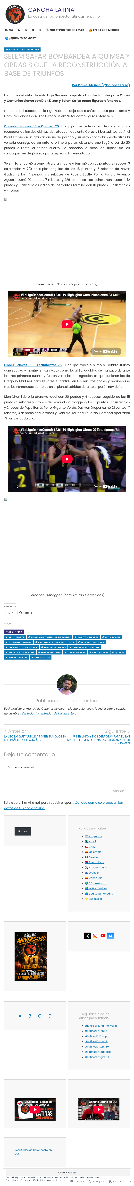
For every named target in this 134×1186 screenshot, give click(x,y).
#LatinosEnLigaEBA (97, 1057)
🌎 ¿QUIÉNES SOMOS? (20, 38)
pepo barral (100, 652)
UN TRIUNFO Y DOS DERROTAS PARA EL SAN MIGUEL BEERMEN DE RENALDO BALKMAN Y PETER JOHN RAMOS (98, 737)
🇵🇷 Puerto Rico (94, 862)
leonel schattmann (86, 647)
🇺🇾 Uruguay (92, 873)
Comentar (118, 790)
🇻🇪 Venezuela (93, 878)
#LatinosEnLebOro (97, 1047)
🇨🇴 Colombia (93, 852)
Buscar (22, 831)
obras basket (76, 652)
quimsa (120, 652)
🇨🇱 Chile (90, 847)
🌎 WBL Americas (96, 888)
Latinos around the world (101, 1026)
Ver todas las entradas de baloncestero (49, 713)
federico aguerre (92, 642)
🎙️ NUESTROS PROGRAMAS (65, 30)
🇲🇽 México (91, 857)
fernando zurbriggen (22, 647)
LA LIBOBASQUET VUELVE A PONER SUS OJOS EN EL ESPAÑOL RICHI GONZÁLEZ (35, 735)
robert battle (18, 657)
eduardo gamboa (20, 642)
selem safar (42, 657)
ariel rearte (16, 637)
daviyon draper (87, 637)
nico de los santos (21, 652)
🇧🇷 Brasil (90, 841)
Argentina (15, 632)
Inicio (9, 30)
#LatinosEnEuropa (97, 1036)
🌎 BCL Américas (96, 883)
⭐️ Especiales (93, 899)
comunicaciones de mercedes (51, 637)
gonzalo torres (55, 647)
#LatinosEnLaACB (96, 1041)
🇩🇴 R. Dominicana (96, 867)
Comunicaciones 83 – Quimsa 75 (31, 126)
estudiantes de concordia (56, 642)
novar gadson (51, 652)
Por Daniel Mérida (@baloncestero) (101, 85)
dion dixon (112, 637)
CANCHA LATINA (51, 10)
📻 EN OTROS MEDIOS (104, 30)
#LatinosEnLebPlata (98, 1052)
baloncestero (30, 49)
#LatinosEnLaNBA (96, 1031)
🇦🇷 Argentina (93, 836)
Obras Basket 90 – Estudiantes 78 (33, 365)
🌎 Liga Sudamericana (99, 894)
